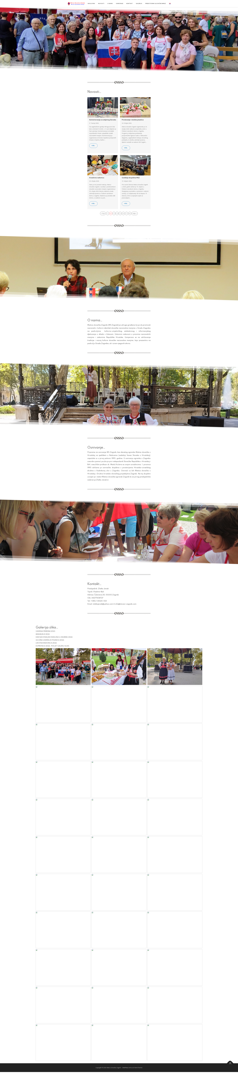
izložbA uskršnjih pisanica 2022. (50, 640)
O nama (110, 3)
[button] (63, 666)
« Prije (103, 213)
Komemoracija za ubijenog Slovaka (102, 120)
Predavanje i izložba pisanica (133, 120)
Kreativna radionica (96, 178)
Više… (93, 145)
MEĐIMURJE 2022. (43, 634)
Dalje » (134, 213)
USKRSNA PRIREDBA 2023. (46, 631)
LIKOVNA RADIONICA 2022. (46, 643)
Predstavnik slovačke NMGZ (155, 3)
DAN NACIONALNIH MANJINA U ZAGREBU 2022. (54, 637)
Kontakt (129, 3)
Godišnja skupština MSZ (131, 178)
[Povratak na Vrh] (230, 1063)
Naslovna (91, 3)
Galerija (139, 3)
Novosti (101, 3)
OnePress (125, 1067)
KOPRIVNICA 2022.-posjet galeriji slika (52, 646)
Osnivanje (119, 3)
